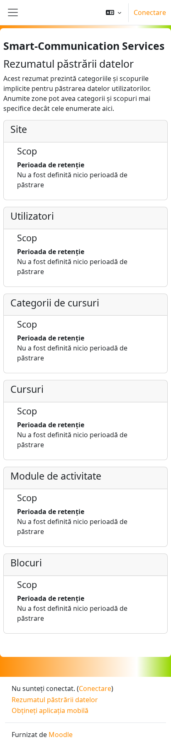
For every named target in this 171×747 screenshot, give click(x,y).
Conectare (150, 12)
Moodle (61, 734)
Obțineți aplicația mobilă (50, 710)
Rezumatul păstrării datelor (55, 699)
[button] (113, 12)
